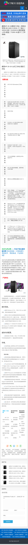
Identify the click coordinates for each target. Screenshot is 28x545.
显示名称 (5, 510)
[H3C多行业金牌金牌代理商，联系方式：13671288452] (14, 21)
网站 (4, 515)
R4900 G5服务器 (19, 534)
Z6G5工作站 (10, 451)
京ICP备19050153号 (14, 541)
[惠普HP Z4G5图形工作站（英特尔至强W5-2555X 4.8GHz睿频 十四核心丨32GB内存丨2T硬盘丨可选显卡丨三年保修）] (5, 467)
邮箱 (15, 510)
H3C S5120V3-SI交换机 (7, 530)
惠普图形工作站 (11, 452)
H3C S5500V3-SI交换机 (21, 530)
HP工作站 (8, 449)
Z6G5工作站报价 (19, 451)
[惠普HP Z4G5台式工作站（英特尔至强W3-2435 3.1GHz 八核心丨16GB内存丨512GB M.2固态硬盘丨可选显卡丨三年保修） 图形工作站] (5, 477)
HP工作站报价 (15, 449)
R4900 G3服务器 (9, 534)
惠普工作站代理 (15, 454)
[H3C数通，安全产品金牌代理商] (14, 18)
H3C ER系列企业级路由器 (18, 536)
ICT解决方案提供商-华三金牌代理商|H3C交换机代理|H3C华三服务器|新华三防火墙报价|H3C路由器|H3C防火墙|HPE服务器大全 (14, 3)
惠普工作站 (7, 454)
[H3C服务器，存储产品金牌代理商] (14, 14)
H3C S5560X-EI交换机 (6, 532)
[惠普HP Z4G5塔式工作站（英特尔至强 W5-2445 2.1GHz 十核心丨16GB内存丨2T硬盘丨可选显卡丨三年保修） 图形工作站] (5, 472)
